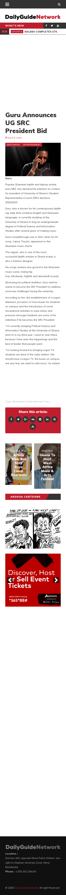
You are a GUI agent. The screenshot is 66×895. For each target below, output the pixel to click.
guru (47, 401)
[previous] (10, 580)
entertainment (35, 401)
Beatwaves (13, 144)
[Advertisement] (33, 73)
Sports (17, 31)
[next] (56, 580)
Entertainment (31, 144)
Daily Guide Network (26, 887)
